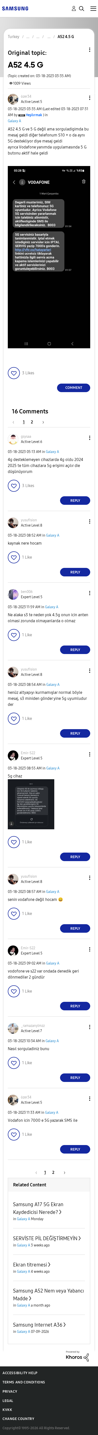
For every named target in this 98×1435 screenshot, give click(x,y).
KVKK (7, 1410)
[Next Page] (41, 422)
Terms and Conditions (24, 1382)
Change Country (18, 1419)
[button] (81, 98)
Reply (75, 501)
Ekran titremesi (30, 1265)
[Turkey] (15, 8)
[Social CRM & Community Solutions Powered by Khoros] (77, 1355)
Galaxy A (14, 121)
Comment (73, 388)
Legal (8, 1401)
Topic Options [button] (81, 50)
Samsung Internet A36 (37, 1325)
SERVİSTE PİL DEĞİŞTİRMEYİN (45, 1238)
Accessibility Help (20, 1373)
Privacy (10, 1391)
